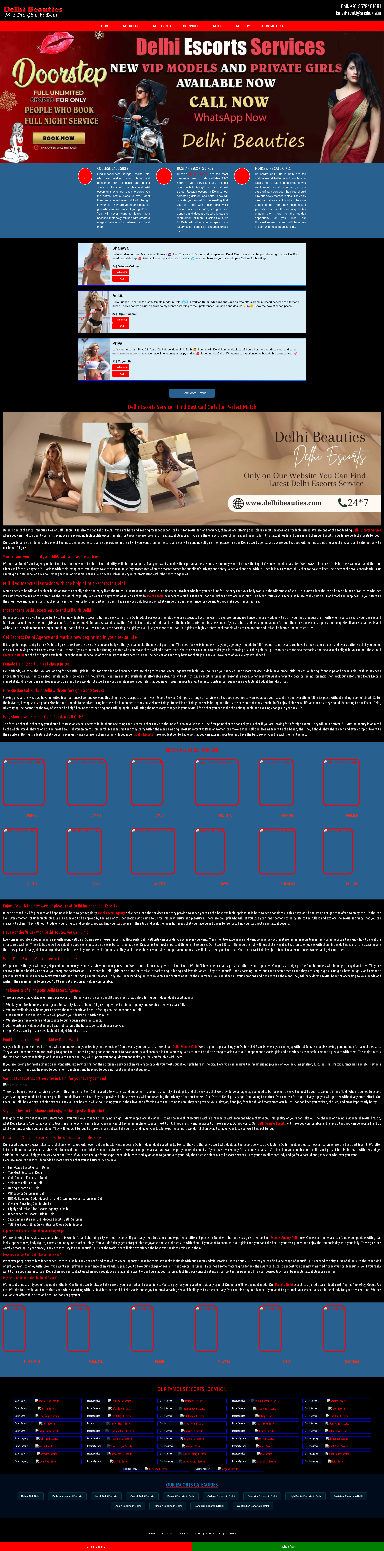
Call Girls (161, 26)
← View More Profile (192, 393)
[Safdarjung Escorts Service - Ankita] (153, 831)
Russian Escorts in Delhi (168, 1506)
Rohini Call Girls (30, 1496)
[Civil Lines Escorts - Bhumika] (277, 831)
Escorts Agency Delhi (284, 1238)
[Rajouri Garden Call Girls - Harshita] (217, 762)
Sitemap (231, 1533)
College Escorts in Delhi (221, 1496)
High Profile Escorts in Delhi (305, 1496)
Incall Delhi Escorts (106, 1496)
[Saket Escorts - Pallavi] (338, 831)
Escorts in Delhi (13, 655)
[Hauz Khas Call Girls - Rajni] (84, 831)
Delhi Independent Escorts (67, 1496)
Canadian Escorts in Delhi (209, 1506)
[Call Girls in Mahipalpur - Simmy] (87, 762)
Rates (217, 26)
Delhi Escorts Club (185, 1047)
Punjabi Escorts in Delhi (180, 1496)
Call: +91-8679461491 (361, 6)
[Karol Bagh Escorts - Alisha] (20, 831)
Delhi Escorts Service (367, 530)
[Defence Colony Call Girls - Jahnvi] (24, 762)
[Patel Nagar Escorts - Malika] (341, 762)
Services (191, 26)
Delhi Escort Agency (111, 913)
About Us (131, 26)
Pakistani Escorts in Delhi (348, 1496)
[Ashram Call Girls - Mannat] (276, 762)
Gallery (242, 26)
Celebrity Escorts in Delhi (262, 1496)
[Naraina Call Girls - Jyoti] (147, 762)
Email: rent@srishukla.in (358, 12)
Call (122, 278)
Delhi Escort (155, 596)
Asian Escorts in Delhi (128, 1506)
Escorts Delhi (284, 1284)
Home (106, 26)
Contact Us (272, 26)
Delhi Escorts (198, 174)
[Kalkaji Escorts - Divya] (210, 831)
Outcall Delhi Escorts (142, 1496)
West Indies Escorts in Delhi (253, 1506)
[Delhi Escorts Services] (33, 12)
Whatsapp (122, 272)
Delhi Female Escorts (272, 1123)
